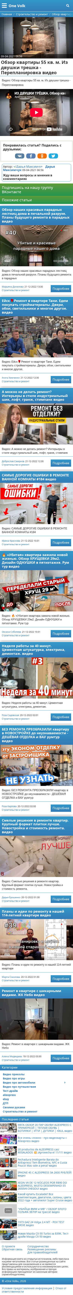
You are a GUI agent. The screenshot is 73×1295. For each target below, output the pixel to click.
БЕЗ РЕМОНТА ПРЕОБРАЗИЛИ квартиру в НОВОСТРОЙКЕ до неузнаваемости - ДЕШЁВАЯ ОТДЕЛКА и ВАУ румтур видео (35, 735)
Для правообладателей (42, 1252)
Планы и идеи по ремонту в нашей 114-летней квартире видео (33, 913)
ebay (6, 1099)
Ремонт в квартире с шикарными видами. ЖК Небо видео (31, 993)
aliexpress (9, 1095)
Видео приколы (14, 1074)
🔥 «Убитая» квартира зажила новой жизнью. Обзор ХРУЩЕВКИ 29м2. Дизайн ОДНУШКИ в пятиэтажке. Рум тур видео (35, 560)
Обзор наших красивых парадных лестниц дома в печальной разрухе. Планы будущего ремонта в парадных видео (35, 215)
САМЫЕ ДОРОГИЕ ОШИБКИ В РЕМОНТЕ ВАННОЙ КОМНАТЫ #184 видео (35, 477)
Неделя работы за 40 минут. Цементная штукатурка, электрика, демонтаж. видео (33, 650)
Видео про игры (14, 1078)
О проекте (8, 1246)
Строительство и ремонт (15, 290)
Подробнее (61, 289)
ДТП (5, 1103)
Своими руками (14, 1107)
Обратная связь (12, 1249)
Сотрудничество (38, 1246)
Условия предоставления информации (27, 1288)
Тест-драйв (10, 1091)
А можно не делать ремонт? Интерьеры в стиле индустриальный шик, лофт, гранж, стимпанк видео (35, 395)
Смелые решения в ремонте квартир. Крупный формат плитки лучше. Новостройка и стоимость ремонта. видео (35, 826)
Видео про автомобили (19, 1082)
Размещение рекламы (42, 1249)
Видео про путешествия (19, 1086)
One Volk (17, 5)
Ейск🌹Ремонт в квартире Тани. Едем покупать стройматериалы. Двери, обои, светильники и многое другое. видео (35, 306)
